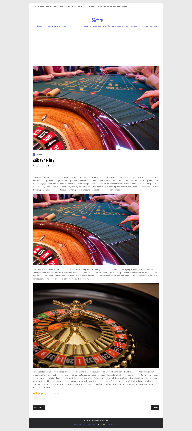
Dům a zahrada (45, 7)
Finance (62, 7)
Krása (78, 7)
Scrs (98, 20)
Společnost (107, 7)
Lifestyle (91, 7)
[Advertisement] (96, 47)
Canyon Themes (113, 425)
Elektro (55, 7)
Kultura (84, 7)
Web (114, 7)
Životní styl (126, 7)
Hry (73, 7)
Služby (99, 7)
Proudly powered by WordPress (84, 425)
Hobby (68, 7)
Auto (37, 7)
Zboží (119, 7)
